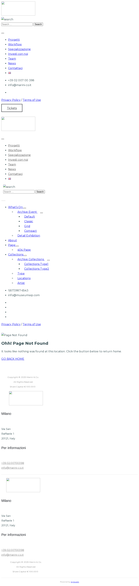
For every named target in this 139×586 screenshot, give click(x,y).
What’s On (15, 207)
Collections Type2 (36, 268)
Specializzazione (19, 49)
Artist (21, 283)
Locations (24, 278)
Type (21, 273)
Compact (30, 230)
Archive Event (27, 212)
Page (12, 245)
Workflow (15, 44)
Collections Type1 (36, 264)
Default (29, 216)
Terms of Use (32, 100)
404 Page (24, 249)
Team (12, 58)
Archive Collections (31, 259)
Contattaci (15, 68)
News (12, 63)
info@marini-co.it (12, 467)
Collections (16, 254)
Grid (27, 226)
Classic (28, 221)
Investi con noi (18, 54)
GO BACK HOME (12, 358)
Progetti (14, 39)
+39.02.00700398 (12, 463)
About (12, 240)
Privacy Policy (11, 100)
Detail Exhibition (28, 235)
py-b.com (75, 582)
